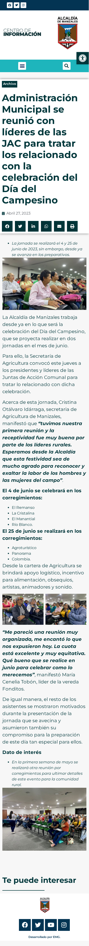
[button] (22, 66)
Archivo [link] (9, 84)
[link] (82, 58)
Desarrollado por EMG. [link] (44, 937)
